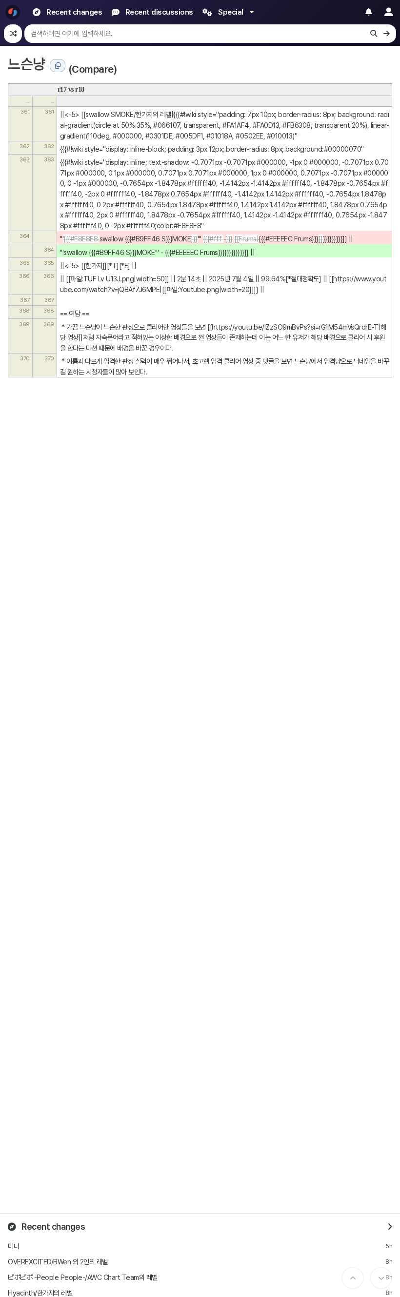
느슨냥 (26, 64)
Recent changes (52, 1226)
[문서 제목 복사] (57, 65)
